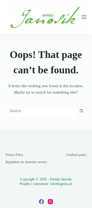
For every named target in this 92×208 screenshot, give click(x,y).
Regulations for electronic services (26, 162)
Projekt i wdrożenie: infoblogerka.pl (46, 184)
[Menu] (84, 17)
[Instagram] (50, 201)
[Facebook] (41, 201)
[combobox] (41, 111)
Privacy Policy (14, 155)
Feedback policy (76, 155)
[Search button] (81, 111)
